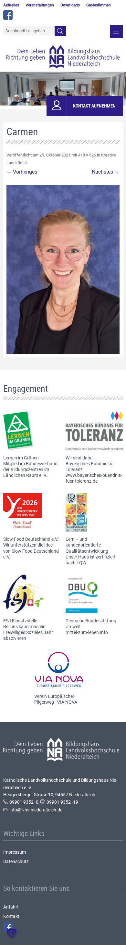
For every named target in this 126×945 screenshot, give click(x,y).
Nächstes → (106, 172)
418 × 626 (87, 155)
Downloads (70, 5)
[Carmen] (63, 269)
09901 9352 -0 (23, 802)
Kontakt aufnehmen (94, 105)
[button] (11, 933)
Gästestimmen (98, 5)
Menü (116, 31)
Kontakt (11, 916)
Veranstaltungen (40, 5)
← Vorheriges (21, 172)
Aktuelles (11, 5)
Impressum (14, 852)
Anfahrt (11, 907)
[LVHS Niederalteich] (63, 57)
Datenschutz (16, 861)
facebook (8, 15)
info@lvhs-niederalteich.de (35, 809)
